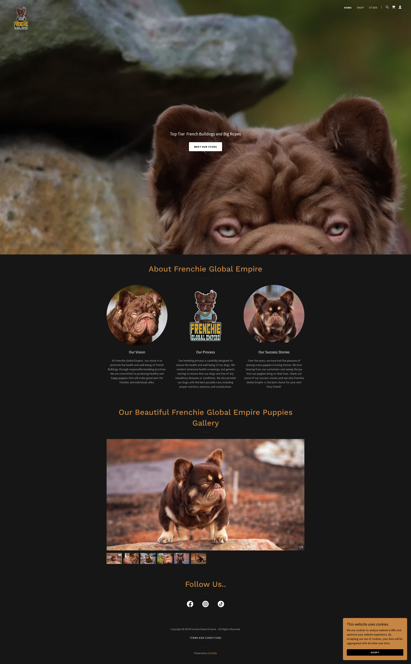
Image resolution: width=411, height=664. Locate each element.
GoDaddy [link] (212, 653)
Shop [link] (360, 7)
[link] (21, 6)
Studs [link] (373, 7)
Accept (375, 652)
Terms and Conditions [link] (206, 637)
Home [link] (348, 7)
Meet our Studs (205, 146)
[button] (400, 7)
